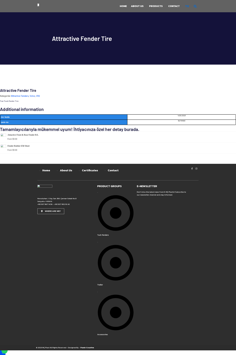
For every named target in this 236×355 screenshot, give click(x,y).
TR (187, 6)
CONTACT (174, 6)
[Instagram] (196, 168)
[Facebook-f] (192, 168)
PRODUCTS (156, 6)
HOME (123, 6)
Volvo (32, 96)
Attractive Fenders (20, 96)
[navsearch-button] (195, 6)
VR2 (38, 96)
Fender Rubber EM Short (19, 146)
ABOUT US (137, 6)
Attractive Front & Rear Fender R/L (23, 135)
